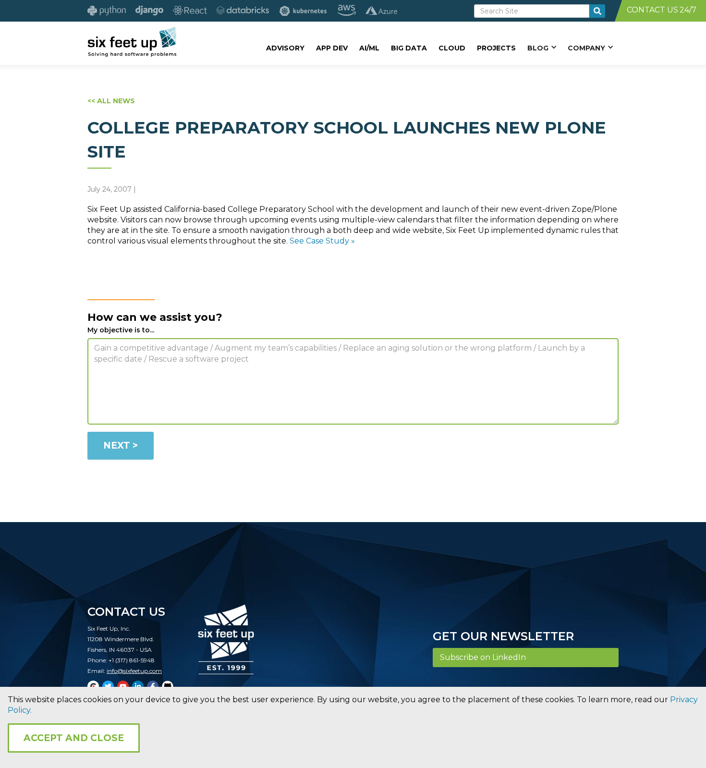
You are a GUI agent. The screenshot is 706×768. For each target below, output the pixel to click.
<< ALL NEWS (111, 101)
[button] (542, 47)
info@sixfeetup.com (134, 670)
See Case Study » (322, 240)
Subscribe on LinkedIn (483, 657)
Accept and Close (74, 738)
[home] (131, 42)
